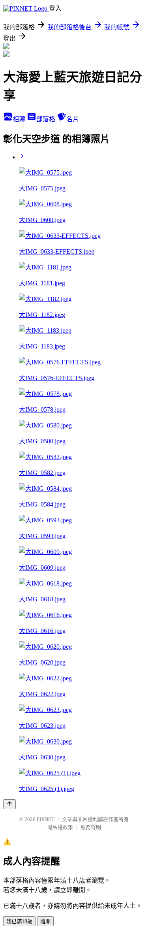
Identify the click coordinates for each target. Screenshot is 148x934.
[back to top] (9, 804)
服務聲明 (91, 827)
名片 (72, 119)
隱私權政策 (60, 827)
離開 (45, 922)
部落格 (46, 119)
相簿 (20, 119)
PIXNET (45, 819)
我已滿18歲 (19, 922)
